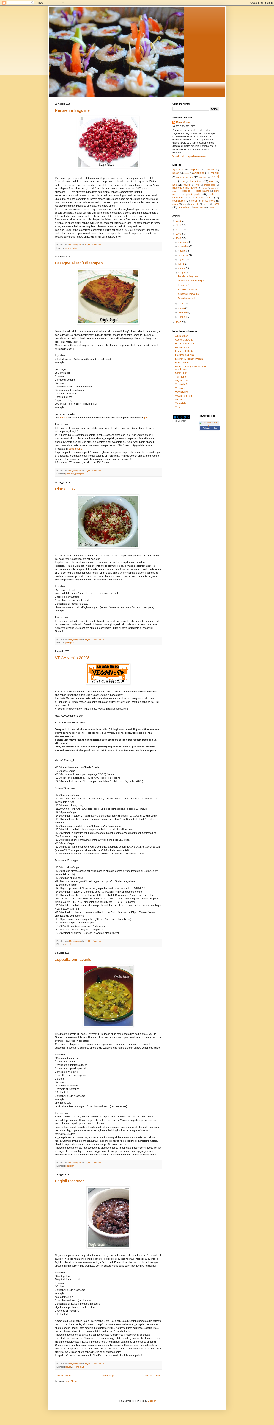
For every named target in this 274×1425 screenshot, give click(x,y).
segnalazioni (178, 201)
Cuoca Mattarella (184, 340)
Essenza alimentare (185, 343)
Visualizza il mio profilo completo (189, 156)
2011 (179, 225)
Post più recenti (64, 1375)
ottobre (182, 251)
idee (174, 184)
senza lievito (208, 201)
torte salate (183, 207)
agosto (182, 259)
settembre (183, 255)
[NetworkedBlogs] (209, 426)
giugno (182, 268)
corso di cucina (184, 177)
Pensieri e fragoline (72, 110)
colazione (198, 172)
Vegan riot (180, 388)
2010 (179, 229)
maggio (182, 272)
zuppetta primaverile (73, 959)
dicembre (183, 242)
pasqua (186, 191)
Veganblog (180, 399)
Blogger (151, 1401)
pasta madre (202, 191)
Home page (108, 1375)
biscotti (175, 173)
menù (174, 191)
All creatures (181, 336)
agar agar (177, 169)
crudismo (203, 177)
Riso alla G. (65, 489)
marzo (181, 308)
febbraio (182, 312)
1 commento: (98, 639)
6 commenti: (98, 470)
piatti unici (69, 474)
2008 (179, 238)
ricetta (63, 417)
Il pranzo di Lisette (184, 351)
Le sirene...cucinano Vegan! (189, 359)
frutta (74, 248)
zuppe (211, 207)
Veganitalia (181, 403)
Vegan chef (181, 384)
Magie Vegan (183, 122)
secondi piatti (78, 1367)
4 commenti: (98, 1162)
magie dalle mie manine (185, 187)
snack (175, 204)
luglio (181, 264)
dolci (215, 177)
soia (184, 204)
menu (213, 188)
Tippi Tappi (180, 377)
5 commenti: (98, 245)
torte (216, 203)
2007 (179, 322)
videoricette (199, 207)
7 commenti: (98, 941)
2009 (179, 234)
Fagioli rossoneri (70, 1181)
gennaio (182, 317)
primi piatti (79, 474)
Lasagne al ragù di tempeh (79, 263)
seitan (194, 201)
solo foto (195, 204)
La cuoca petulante (185, 355)
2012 (179, 220)
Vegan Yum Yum (183, 396)
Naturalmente (182, 362)
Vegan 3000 (181, 380)
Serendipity (181, 373)
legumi (68, 1367)
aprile (181, 303)
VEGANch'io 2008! (72, 657)
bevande (211, 170)
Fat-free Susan (182, 347)
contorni (215, 173)
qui (145, 417)
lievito (197, 185)
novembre (183, 246)
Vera (177, 407)
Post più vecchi (152, 1375)
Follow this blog (210, 428)
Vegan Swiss (181, 392)
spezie (206, 204)
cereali (186, 173)
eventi (68, 248)
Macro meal (209, 185)
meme (204, 188)
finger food (195, 181)
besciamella (75, 448)
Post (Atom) (71, 1381)
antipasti (194, 169)
